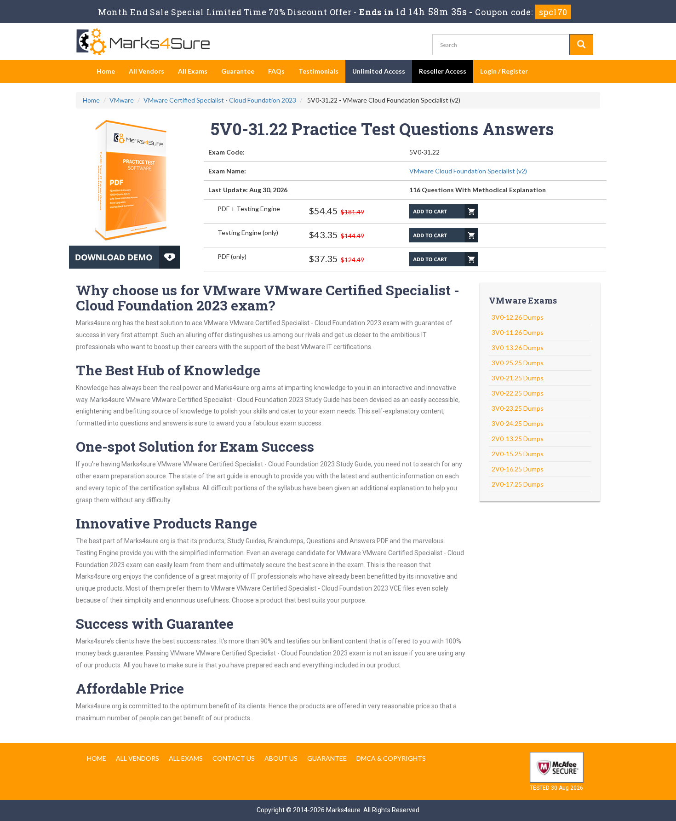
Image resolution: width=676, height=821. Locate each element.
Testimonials (318, 71)
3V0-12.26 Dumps (518, 317)
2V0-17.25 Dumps (518, 484)
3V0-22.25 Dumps (518, 393)
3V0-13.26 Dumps (518, 347)
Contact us (233, 758)
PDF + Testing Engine (249, 208)
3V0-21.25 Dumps (518, 378)
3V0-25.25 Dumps (518, 363)
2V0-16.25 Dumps (518, 469)
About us (281, 758)
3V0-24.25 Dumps (518, 423)
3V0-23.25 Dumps (518, 408)
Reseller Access (442, 71)
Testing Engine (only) (248, 232)
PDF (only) (232, 256)
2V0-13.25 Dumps (518, 438)
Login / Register (504, 71)
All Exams (192, 71)
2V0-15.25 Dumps (518, 454)
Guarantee (237, 71)
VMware (121, 100)
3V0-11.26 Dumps (518, 332)
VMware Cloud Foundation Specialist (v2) (468, 171)
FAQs (276, 71)
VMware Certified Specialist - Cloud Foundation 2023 (219, 100)
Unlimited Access (378, 71)
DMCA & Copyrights (391, 758)
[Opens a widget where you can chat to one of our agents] (641, 804)
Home (106, 71)
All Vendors (146, 71)
